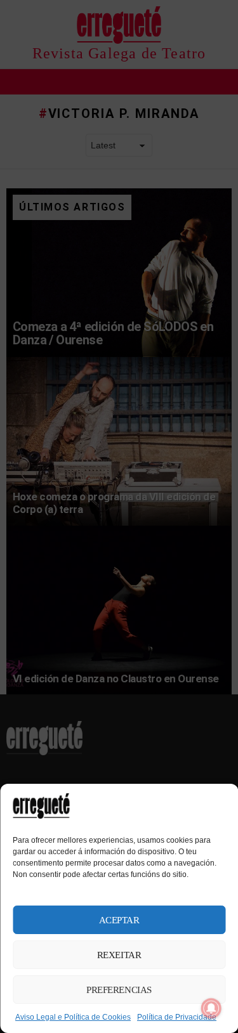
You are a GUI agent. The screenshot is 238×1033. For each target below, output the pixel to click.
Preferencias (119, 990)
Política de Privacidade (176, 1017)
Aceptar (119, 920)
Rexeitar (119, 955)
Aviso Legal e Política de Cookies (73, 1017)
